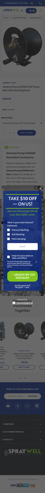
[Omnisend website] (23, 301)
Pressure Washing (20, 230)
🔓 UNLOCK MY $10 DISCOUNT (22, 276)
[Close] (41, 189)
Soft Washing (18, 234)
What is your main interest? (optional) (20, 224)
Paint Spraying (19, 239)
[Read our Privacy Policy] (36, 261)
